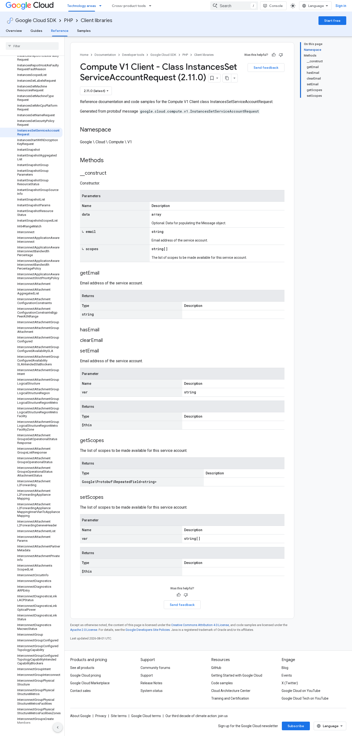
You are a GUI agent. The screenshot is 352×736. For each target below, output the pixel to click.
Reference (59, 31)
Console (276, 6)
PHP (68, 20)
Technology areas (81, 6)
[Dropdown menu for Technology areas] (102, 6)
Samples (84, 31)
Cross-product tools (129, 6)
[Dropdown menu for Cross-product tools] (151, 6)
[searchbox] (32, 46)
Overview (14, 31)
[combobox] (234, 5)
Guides (36, 31)
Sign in (340, 6)
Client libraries (96, 20)
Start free (332, 20)
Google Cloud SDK (35, 20)
